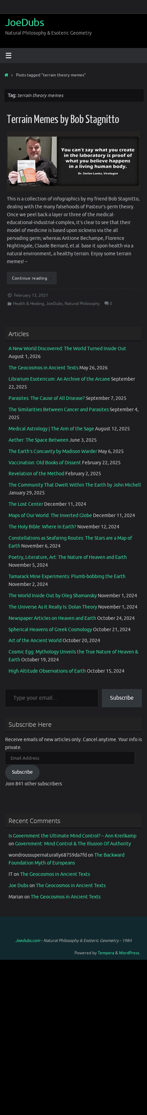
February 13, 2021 (31, 295)
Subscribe (122, 698)
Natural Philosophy (82, 303)
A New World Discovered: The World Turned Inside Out (67, 349)
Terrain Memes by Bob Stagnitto (63, 119)
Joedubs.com (27, 940)
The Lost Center (26, 504)
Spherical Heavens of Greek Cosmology (50, 630)
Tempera (106, 953)
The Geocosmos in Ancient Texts (43, 368)
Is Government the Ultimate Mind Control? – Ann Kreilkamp (72, 836)
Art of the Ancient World (35, 641)
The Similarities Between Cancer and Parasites (59, 410)
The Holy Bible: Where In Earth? (42, 527)
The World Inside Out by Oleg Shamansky (53, 596)
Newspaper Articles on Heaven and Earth (52, 618)
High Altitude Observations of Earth (47, 671)
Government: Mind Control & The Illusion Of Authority (73, 844)
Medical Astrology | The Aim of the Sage (51, 429)
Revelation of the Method (36, 474)
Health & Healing (28, 303)
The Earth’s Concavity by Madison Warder (53, 451)
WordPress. (129, 953)
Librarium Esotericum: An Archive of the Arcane (59, 379)
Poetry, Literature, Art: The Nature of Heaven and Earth (68, 557)
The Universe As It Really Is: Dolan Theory (53, 607)
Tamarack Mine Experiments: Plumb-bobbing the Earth (67, 576)
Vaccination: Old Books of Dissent (45, 463)
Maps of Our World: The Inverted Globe (50, 515)
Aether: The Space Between (38, 440)
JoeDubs (24, 22)
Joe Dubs (18, 886)
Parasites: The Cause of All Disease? (47, 398)
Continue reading (29, 278)
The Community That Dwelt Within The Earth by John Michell (75, 485)
